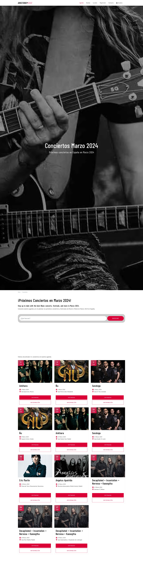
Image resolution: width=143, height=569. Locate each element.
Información (35, 402)
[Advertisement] (68, 338)
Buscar (115, 318)
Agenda (81, 3)
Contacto (111, 3)
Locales (95, 3)
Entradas (35, 397)
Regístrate (103, 3)
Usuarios (119, 3)
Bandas (88, 3)
